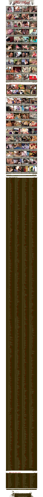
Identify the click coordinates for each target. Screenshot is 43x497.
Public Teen (30, 191)
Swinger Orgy (30, 346)
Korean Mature (23, 227)
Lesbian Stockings (24, 275)
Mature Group (23, 317)
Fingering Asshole (17, 326)
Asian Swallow (9, 281)
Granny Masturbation (17, 388)
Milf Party (23, 364)
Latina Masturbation (24, 235)
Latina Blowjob (23, 230)
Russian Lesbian (31, 245)
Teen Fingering (31, 367)
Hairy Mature (16, 406)
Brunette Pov (8, 444)
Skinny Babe (30, 286)
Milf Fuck (23, 358)
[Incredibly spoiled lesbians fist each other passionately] (17, 34)
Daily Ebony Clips (17, 484)
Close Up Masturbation (17, 208)
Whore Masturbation (31, 436)
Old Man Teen (23, 421)
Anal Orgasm (8, 242)
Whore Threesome (31, 439)
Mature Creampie (24, 307)
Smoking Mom (30, 307)
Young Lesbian (30, 463)
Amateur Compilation (9, 188)
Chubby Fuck (16, 188)
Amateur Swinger (9, 218)
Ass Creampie (8, 284)
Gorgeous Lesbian (17, 380)
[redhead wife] (10, 156)
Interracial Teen (24, 180)
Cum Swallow (16, 243)
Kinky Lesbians (23, 219)
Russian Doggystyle (31, 242)
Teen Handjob (30, 372)
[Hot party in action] (10, 141)
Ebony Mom (16, 292)
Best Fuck (8, 322)
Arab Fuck (8, 253)
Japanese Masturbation (24, 204)
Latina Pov (23, 239)
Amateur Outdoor (9, 209)
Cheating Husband (17, 180)
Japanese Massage (24, 203)
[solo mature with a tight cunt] (10, 103)
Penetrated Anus (24, 445)
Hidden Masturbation (17, 421)
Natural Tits (23, 405)
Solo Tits (30, 313)
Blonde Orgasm (9, 400)
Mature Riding (23, 333)
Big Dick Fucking (9, 344)
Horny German (16, 436)
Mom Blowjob (23, 377)
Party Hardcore (23, 444)
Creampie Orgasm (16, 230)
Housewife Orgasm (17, 447)
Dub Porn (9, 94)
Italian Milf (23, 187)
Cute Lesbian (16, 250)
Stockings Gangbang (31, 330)
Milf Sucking (23, 371)
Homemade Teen (16, 428)
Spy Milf (30, 322)
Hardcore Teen (16, 419)
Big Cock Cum (8, 338)
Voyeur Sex (30, 429)
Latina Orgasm (23, 237)
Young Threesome (31, 467)
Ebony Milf (16, 291)
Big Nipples (8, 346)
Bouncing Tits (9, 413)
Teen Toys (30, 388)
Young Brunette (31, 458)
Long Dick (23, 289)
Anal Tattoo (8, 248)
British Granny (9, 423)
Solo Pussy (30, 312)
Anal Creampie (9, 237)
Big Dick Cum (8, 343)
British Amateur (9, 419)
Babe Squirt (8, 292)
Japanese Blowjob (24, 192)
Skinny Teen (30, 294)
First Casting (16, 330)
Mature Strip (23, 341)
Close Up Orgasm (16, 209)
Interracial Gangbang (17, 466)
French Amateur (16, 341)
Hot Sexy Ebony (24, 476)
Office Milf (23, 415)
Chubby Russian (16, 192)
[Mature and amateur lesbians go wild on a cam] (25, 118)
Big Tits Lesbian (9, 351)
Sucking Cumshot (31, 340)
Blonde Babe (8, 385)
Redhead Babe (30, 211)
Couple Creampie (16, 222)
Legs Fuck (23, 244)
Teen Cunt (30, 362)
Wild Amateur (30, 445)
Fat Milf (16, 313)
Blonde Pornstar (9, 401)
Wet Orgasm (30, 431)
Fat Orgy (16, 314)
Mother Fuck (23, 397)
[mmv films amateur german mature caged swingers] (25, 34)
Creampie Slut (16, 231)
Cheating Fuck (16, 178)
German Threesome (17, 367)
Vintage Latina (31, 419)
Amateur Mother (9, 206)
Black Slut (8, 375)
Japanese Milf (23, 205)
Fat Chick (16, 309)
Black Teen (8, 379)
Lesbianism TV (31, 480)
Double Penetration (17, 278)
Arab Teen (8, 255)
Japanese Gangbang (24, 198)
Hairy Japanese (16, 403)
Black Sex (8, 374)
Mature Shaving (23, 336)
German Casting (16, 357)
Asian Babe (8, 258)
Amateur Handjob (9, 200)
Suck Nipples (30, 336)
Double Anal (16, 275)
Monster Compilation (24, 390)
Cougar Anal (16, 217)
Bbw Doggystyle (9, 297)
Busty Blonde (8, 455)
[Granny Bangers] (25, 19)
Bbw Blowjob (8, 294)
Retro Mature (30, 227)
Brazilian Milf (9, 418)
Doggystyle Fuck (16, 274)
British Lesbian (9, 424)
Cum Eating (16, 235)
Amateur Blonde (9, 183)
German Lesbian (16, 362)
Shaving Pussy (30, 279)
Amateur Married (9, 204)
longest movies (24, 95)
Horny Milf (16, 439)
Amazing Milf (8, 226)
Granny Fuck (16, 384)
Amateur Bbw (8, 182)
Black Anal (8, 359)
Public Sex (30, 190)
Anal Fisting (8, 239)
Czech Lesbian (16, 255)
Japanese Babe (23, 191)
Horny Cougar (16, 434)
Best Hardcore (9, 323)
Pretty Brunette (31, 182)
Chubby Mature (16, 190)
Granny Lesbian (16, 387)
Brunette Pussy (9, 445)
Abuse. (26, 496)
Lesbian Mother (23, 262)
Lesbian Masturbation (24, 260)
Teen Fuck (30, 369)
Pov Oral (23, 467)
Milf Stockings (23, 370)
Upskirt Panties (31, 411)
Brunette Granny (9, 439)
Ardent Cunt (27, 89)
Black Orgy (8, 371)
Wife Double (30, 442)
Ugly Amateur (30, 403)
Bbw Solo (8, 307)
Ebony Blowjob (16, 284)
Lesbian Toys (23, 281)
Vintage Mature (31, 421)
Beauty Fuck (8, 317)
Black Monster (9, 370)
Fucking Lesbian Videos (25, 487)
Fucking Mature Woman (32, 475)
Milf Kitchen (23, 361)
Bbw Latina (8, 299)
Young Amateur (30, 453)
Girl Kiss (16, 369)
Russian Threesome (31, 253)
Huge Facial (16, 453)
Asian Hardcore (9, 268)
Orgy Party (23, 428)
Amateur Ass (8, 180)
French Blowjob (16, 343)
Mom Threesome (23, 388)
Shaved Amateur (31, 266)
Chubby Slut (16, 193)
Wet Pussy (30, 432)
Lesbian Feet (23, 253)
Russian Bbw (30, 237)
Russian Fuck (30, 243)
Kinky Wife (23, 222)
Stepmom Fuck (30, 326)
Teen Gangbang (30, 370)
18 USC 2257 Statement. (21, 496)
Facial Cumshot (16, 302)
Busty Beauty (8, 454)
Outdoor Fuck (23, 432)
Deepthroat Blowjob (17, 260)
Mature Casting (23, 305)
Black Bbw (8, 361)
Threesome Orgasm (31, 393)
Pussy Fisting (30, 192)
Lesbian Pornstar (24, 266)
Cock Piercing (16, 211)
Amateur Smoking (9, 213)
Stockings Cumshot (31, 328)
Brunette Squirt (9, 447)
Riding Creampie (31, 231)
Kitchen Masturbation (24, 224)
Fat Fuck (16, 310)
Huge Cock (16, 450)
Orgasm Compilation (24, 427)
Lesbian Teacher (24, 278)
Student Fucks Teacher (31, 335)
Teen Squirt (30, 382)
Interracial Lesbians (17, 467)
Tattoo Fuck (30, 348)
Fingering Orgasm (17, 327)
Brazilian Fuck (9, 416)
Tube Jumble (9, 482)
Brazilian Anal (9, 415)
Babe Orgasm (8, 291)
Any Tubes (16, 474)
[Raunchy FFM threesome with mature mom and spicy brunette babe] (10, 49)
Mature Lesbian (23, 322)
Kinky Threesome (24, 221)
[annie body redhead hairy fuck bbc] (33, 72)
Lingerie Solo (23, 287)
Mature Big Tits (24, 301)
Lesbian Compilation (24, 250)
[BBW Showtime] (25, 141)
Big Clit (8, 335)
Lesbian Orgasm (23, 263)
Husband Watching (17, 458)
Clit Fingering (16, 201)
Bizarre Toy (8, 358)
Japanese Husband (24, 201)
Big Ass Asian (9, 325)
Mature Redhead (23, 332)
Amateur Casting (9, 185)
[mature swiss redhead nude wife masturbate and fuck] (10, 19)
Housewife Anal (16, 445)
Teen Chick (30, 359)
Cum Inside (16, 237)
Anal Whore (8, 250)
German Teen (16, 366)
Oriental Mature (24, 429)
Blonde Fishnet (9, 393)
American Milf (9, 232)
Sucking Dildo (30, 341)
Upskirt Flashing (31, 410)
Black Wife (8, 383)
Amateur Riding (9, 211)
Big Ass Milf (8, 331)
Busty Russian (9, 462)
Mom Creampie (23, 379)
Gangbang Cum (16, 351)
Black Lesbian (9, 367)
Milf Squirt (23, 369)
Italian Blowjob (24, 183)
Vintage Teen (30, 426)
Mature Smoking (23, 338)
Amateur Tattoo (9, 219)
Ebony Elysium (17, 487)
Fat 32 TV (24, 484)
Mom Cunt (23, 380)
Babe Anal (8, 288)
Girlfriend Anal (16, 370)
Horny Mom (16, 440)
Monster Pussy (23, 393)
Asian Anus (8, 257)
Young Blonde (30, 457)
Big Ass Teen (8, 333)
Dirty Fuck (16, 268)
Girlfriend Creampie (17, 371)
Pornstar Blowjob (24, 457)
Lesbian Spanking (24, 273)
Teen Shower (30, 380)
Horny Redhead (16, 442)
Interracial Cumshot (17, 462)
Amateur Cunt (8, 192)
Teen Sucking (30, 384)
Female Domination (17, 318)
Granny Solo (16, 390)
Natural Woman (23, 406)
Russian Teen (30, 252)
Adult (8, 487)
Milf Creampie (23, 354)
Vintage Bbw (30, 415)
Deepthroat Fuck (16, 261)
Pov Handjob (23, 466)
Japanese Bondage (24, 193)
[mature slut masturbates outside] (33, 49)
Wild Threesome (31, 452)
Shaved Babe (30, 268)
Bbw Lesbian (8, 300)
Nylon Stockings (24, 414)
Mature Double (23, 310)
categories (12, 95)
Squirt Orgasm (30, 323)
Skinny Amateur (31, 284)
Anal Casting (8, 235)
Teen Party (30, 377)
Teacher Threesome (31, 353)
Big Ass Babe (8, 326)
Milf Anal (23, 349)
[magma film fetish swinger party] (33, 156)
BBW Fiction (24, 480)
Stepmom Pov (30, 327)
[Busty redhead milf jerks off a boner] (33, 171)
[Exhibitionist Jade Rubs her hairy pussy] (25, 49)
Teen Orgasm (30, 375)
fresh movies (20, 95)
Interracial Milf (17, 468)
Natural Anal (23, 401)
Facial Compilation (17, 301)
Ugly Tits (30, 406)
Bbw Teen (8, 310)
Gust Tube (16, 475)
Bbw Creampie (8, 296)
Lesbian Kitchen (24, 258)
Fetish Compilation (17, 322)
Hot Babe (16, 444)
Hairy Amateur (16, 396)
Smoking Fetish (31, 305)
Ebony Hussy (24, 474)
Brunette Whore (9, 450)
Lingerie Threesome (24, 288)
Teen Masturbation (31, 374)
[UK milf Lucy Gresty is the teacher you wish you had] (33, 34)
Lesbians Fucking (24, 283)
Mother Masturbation (24, 398)
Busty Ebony (8, 457)
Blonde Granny (9, 395)
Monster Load (23, 392)
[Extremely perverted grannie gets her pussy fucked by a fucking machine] (33, 126)
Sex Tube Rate (17, 479)
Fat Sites (24, 485)
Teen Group (30, 371)
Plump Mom (23, 454)
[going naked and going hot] (17, 19)
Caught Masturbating (9, 465)
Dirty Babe (16, 266)
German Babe (16, 353)
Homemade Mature (16, 427)
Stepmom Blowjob (31, 325)
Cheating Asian (9, 467)
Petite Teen (23, 449)
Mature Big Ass (23, 300)
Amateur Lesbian (9, 203)
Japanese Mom (23, 206)
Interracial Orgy (24, 178)
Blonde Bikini (9, 387)
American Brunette (9, 229)
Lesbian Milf (23, 261)
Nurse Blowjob (23, 408)
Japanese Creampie (24, 195)
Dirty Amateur (16, 265)
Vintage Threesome (31, 427)
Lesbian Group (23, 256)
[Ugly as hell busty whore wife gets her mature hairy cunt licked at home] (17, 156)
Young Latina (30, 462)
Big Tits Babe (9, 348)
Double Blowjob (16, 276)
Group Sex (16, 395)
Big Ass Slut (8, 332)
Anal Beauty (8, 234)
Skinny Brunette (31, 288)
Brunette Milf (9, 441)
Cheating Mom (16, 182)
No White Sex (24, 479)
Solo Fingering (31, 309)
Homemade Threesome (17, 429)
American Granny (9, 230)
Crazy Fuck (16, 226)
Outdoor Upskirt (24, 437)
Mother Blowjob (23, 395)
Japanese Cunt (23, 196)
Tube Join (21, 89)
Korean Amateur (23, 226)
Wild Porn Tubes (10, 484)
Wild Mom (30, 449)
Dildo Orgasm (16, 263)
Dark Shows (16, 485)
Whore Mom (30, 437)
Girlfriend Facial (17, 372)
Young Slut (30, 465)
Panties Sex (23, 440)
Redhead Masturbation (31, 216)
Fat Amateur (16, 305)
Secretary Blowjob (31, 256)
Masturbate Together (24, 294)
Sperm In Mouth (31, 317)
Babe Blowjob (8, 289)
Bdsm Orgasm (8, 313)
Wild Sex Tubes (10, 485)
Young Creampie (31, 460)
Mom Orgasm (23, 384)
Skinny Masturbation (31, 291)
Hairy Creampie (16, 401)
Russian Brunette (31, 239)
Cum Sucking (16, 242)
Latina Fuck (23, 232)
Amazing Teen (8, 227)
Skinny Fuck (30, 289)
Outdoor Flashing (24, 431)
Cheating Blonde (9, 468)
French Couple (16, 344)
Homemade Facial (16, 424)
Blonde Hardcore (9, 396)
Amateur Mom (8, 205)
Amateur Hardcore (9, 201)
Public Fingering (31, 187)
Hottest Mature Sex (32, 479)
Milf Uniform (23, 375)
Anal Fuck (8, 240)
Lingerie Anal (23, 286)
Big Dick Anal (9, 341)
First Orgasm (16, 332)
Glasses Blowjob (16, 375)
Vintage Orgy (30, 424)
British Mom (8, 426)
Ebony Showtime (24, 475)
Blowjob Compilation (9, 408)
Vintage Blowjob (31, 416)
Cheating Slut (16, 183)
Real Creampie (30, 206)
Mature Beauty (23, 299)
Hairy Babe (16, 398)
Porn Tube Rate (17, 477)
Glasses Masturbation (17, 377)
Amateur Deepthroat (9, 193)
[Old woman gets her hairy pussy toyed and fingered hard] (17, 118)
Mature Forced (23, 315)
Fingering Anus (16, 325)
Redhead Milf (30, 217)
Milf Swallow (23, 372)
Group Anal (16, 392)
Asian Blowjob (9, 260)
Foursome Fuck (16, 340)
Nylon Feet (23, 411)
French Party (16, 348)
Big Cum (8, 340)
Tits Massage (30, 401)
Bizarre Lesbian (9, 356)
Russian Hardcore (31, 244)
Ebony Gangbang (16, 287)
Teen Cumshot (30, 361)
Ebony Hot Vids (9, 89)
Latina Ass (23, 229)
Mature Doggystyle (24, 309)
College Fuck (16, 213)
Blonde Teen (8, 406)
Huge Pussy (16, 455)
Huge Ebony (16, 452)
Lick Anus (23, 284)
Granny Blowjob (16, 382)
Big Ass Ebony (9, 328)
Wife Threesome (31, 444)
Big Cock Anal (9, 336)
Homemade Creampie (17, 423)
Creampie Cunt (16, 229)
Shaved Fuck (30, 273)
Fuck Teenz (31, 476)
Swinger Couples (31, 345)
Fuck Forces (33, 94)
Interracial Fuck (17, 465)
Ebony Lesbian (16, 289)
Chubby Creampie (16, 187)
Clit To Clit (16, 203)
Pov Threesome (30, 178)
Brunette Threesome (9, 449)
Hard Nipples (16, 413)
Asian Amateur (9, 256)
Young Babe (30, 455)
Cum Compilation (16, 234)
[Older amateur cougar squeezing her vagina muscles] (10, 34)
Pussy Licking (30, 195)
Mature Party (23, 330)
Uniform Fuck (30, 408)
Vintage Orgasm (31, 423)
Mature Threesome (24, 345)
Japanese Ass (23, 190)
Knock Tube (16, 476)
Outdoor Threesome (24, 436)
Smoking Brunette (31, 304)
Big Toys (8, 353)
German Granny (16, 361)
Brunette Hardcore (9, 440)
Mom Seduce (23, 385)
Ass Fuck (8, 286)
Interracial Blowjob (17, 460)
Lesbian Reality (24, 268)
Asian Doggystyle (9, 263)
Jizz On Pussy (23, 214)
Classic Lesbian (16, 198)
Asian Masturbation (9, 271)
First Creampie (16, 331)
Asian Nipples (9, 274)
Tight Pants (30, 397)
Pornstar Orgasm (24, 460)
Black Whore (8, 382)
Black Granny (8, 366)
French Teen (16, 349)
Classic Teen (16, 200)
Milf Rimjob (23, 366)
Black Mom (8, 369)
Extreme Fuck (16, 300)
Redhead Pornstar (31, 218)
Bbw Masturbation (9, 301)
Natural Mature (23, 403)
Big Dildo (8, 345)
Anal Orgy (8, 243)
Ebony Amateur (16, 281)
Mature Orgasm (23, 328)
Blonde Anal (8, 384)
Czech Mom (16, 257)
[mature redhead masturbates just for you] (17, 126)
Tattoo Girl (30, 349)
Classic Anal (16, 195)
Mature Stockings (24, 340)
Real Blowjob (30, 201)
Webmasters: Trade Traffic (23, 493)
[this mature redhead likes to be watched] (25, 156)
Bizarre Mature (9, 357)
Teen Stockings (31, 383)
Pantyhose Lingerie (24, 442)
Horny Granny (16, 437)
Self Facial (30, 260)
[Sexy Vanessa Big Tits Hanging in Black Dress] (25, 126)
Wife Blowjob (30, 441)
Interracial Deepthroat (17, 463)
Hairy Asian (16, 397)
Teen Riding (30, 379)
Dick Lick (16, 262)
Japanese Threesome (24, 211)
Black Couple (8, 364)
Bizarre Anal (8, 354)
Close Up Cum (16, 206)
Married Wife (23, 291)
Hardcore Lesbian (17, 415)
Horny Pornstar (16, 441)
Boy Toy (8, 414)
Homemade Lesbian (17, 426)
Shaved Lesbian (31, 274)
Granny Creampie (16, 383)
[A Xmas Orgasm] (17, 49)
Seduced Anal (30, 258)
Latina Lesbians (24, 234)
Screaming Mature (31, 255)
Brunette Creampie (9, 436)
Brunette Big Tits (9, 432)
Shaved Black (30, 270)
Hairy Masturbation (17, 405)
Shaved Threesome (31, 278)
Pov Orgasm (23, 468)
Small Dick (30, 301)
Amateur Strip (9, 216)
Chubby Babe (16, 186)
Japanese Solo (23, 209)
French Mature (16, 346)
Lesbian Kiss (23, 257)
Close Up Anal (16, 204)
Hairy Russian (16, 408)
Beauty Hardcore (9, 318)
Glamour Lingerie (17, 374)
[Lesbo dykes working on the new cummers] (17, 141)
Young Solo (30, 466)
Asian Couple (8, 261)
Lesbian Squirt (23, 274)
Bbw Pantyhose (9, 304)
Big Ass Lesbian (9, 330)
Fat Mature (16, 312)
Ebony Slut (16, 294)
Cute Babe (16, 247)
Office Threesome (24, 416)
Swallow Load (30, 343)
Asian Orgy (8, 275)
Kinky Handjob (23, 218)
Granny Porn (31, 477)
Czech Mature (16, 256)
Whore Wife (30, 440)
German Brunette (16, 356)
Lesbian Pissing (24, 265)
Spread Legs (30, 320)
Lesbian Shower (23, 270)
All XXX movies (15, 89)
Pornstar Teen (23, 463)
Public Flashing (31, 188)
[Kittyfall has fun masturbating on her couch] (33, 118)
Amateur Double (9, 195)
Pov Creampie (23, 465)
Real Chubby (30, 204)
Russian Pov (30, 250)
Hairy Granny (16, 402)
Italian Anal (23, 182)
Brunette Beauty (9, 431)
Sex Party (30, 263)
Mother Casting (23, 396)
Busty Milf (8, 460)
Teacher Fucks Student (31, 351)
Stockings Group (31, 331)
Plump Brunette (23, 452)
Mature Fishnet (23, 313)
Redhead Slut (30, 219)
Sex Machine (30, 262)
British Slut (8, 427)
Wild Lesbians (30, 447)
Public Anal (30, 185)
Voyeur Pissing (31, 428)
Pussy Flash (30, 193)
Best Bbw (8, 320)
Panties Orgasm (23, 439)
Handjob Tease (16, 411)
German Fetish (16, 359)
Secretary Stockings (31, 257)
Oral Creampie (23, 423)
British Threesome (9, 428)
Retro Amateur (30, 222)
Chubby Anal (16, 185)
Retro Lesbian (30, 226)
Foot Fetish (16, 338)
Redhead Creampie (31, 213)
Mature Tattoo (23, 344)
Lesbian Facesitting (24, 252)
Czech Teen (16, 258)
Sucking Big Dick (31, 338)
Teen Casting (30, 358)
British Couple (9, 421)
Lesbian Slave (23, 271)
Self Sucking (30, 261)
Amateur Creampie (9, 190)
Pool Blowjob (23, 455)
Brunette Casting (9, 434)
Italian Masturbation (24, 186)
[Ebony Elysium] (10, 126)
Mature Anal (23, 296)
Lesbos (30, 484)
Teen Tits (30, 387)
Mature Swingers (24, 343)
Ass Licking (8, 287)
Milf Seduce (23, 367)
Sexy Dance (30, 265)
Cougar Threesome (17, 221)
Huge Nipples (16, 454)
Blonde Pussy (8, 402)
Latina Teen (23, 242)
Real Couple (30, 205)
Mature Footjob (23, 314)
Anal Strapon (8, 247)
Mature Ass (23, 297)
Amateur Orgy (8, 208)
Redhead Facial (31, 214)
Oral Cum (23, 424)
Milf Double (23, 356)
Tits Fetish (30, 400)
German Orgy (16, 364)
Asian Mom (8, 273)
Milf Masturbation (24, 362)
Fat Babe (16, 307)
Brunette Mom (8, 442)
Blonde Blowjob (9, 388)
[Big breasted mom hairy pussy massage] (25, 72)
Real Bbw (30, 200)
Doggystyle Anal (16, 273)
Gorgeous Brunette (17, 379)
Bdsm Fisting (8, 312)
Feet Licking (16, 317)
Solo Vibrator (30, 314)
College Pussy (16, 214)
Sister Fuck (30, 283)
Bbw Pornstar (8, 305)
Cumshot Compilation (17, 244)
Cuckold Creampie (17, 232)
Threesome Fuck (31, 392)
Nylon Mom (23, 413)
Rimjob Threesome (31, 235)
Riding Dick (30, 232)
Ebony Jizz (16, 288)
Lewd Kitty (31, 485)
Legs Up (23, 245)
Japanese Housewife (24, 200)
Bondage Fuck (8, 410)
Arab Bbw (8, 252)
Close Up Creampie (17, 205)
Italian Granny (23, 185)
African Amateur (9, 178)
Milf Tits (23, 374)
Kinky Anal (23, 217)
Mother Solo (23, 400)
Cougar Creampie (16, 218)
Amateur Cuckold (9, 191)
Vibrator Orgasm (31, 414)
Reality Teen (30, 208)
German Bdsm (16, 354)
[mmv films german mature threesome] (17, 103)
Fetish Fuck (16, 323)
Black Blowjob (9, 362)
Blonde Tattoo (9, 405)
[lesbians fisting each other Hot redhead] (33, 141)
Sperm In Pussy (31, 318)
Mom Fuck (23, 382)
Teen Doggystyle (31, 364)
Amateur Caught (9, 186)
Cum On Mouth (16, 239)
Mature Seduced (23, 335)
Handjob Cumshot (16, 410)
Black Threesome (9, 380)
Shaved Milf (30, 275)
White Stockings (31, 434)
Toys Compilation (31, 402)
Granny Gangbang (16, 385)
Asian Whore (8, 283)
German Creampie (16, 358)
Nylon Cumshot (23, 410)
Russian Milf (30, 247)
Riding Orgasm (30, 234)
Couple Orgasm (16, 224)
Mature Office (23, 327)
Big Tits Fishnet (9, 349)
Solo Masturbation (31, 310)
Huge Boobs (16, 449)
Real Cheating (30, 203)
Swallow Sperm (30, 344)
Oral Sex (23, 426)
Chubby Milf (16, 191)
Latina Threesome (24, 243)
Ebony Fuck (16, 286)
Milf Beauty (23, 351)
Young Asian (30, 454)
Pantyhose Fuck (23, 441)
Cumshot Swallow (16, 245)
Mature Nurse (23, 326)
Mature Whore (23, 348)
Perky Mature (23, 447)
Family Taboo (16, 304)
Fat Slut (16, 315)
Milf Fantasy (23, 357)
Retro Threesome (31, 230)
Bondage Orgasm (9, 411)
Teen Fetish (30, 366)
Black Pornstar (9, 372)
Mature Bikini (23, 302)
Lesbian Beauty (23, 248)
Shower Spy (30, 281)
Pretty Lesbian (31, 183)
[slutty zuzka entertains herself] (10, 118)
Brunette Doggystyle (9, 437)
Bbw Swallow (8, 309)
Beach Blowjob (9, 314)
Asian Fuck (8, 266)
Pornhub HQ (27, 94)
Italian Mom (23, 188)
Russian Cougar (31, 240)
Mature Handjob (23, 318)
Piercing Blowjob (24, 450)
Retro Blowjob (30, 224)
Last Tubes (21, 94)
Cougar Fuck (16, 219)
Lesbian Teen (23, 279)
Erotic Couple (16, 296)
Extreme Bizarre (16, 299)
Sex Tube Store (17, 480)
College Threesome (17, 216)
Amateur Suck (8, 217)
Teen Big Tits (30, 357)
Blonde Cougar (9, 390)
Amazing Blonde (9, 224)
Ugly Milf (30, 405)
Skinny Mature (30, 292)
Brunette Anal (9, 429)
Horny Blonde (16, 431)
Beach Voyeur (8, 315)
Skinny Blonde (30, 287)
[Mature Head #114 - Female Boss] (25, 103)
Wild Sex (30, 450)
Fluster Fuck (16, 94)
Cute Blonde (16, 248)
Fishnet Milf (16, 335)
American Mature (9, 231)
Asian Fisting (9, 265)
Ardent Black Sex (17, 482)
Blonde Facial (9, 392)
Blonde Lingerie (9, 398)
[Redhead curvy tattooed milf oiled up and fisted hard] (17, 171)
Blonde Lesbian (9, 397)
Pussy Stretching (31, 198)
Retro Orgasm (30, 229)
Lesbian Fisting (24, 255)
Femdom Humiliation (17, 320)
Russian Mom (30, 248)
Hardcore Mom (16, 416)
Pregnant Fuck (30, 180)
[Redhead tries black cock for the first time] (25, 171)
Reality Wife (30, 209)
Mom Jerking (23, 383)
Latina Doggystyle (24, 231)
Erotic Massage (16, 297)
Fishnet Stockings (17, 336)
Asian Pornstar (9, 276)
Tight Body (30, 396)
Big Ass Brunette (9, 327)
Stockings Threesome (31, 332)
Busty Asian (8, 453)
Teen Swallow (30, 385)
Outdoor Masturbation (24, 434)
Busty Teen (8, 463)
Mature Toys (23, 346)
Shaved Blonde (30, 271)
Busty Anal (8, 452)
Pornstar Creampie (24, 458)
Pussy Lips (30, 196)
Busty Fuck (8, 458)
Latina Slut (23, 240)
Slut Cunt (30, 300)
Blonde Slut (8, 403)
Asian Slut (8, 279)
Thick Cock (30, 390)
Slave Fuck (30, 296)
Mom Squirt (23, 387)
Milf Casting (23, 353)
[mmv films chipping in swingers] (33, 19)
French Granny (16, 345)
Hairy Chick (16, 400)
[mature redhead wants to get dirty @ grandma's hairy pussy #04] (10, 72)
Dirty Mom (16, 270)
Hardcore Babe (16, 414)
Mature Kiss (23, 320)
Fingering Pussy (16, 328)
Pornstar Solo (23, 462)
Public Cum (30, 186)
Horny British (16, 432)
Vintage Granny (31, 418)
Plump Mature (23, 453)
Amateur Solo (8, 214)
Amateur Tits (8, 221)
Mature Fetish (23, 312)
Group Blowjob (16, 393)
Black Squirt (8, 377)
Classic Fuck (16, 196)
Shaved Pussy (30, 276)
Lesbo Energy (31, 482)
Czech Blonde (16, 253)
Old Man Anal (23, 418)
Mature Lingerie (24, 323)
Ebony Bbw (16, 283)
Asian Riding (8, 278)
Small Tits (30, 302)
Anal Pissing (8, 244)
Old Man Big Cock (24, 419)
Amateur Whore (9, 222)
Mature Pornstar (24, 331)
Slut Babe (30, 299)
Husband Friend (16, 457)
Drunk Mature (16, 279)
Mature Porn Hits (32, 487)
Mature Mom (23, 325)
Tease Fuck (30, 354)
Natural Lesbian (24, 402)
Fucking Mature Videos (32, 474)
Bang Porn (33, 89)
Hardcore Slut (16, 418)
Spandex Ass (30, 315)
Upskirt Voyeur (31, 413)
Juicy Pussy (23, 216)
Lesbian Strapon (24, 276)
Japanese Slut (23, 208)
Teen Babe (30, 356)
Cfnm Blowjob (8, 466)
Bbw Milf (8, 302)
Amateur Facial (9, 196)
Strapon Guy (30, 333)
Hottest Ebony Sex (25, 477)
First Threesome (16, 333)
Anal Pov (8, 245)
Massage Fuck (23, 292)
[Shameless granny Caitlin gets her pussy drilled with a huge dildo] (10, 171)
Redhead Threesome (31, 221)
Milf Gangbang (23, 359)
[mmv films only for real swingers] (17, 72)
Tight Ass (30, 395)
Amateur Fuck (8, 198)
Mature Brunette (24, 304)
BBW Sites (24, 482)
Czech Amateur (16, 252)
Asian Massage (9, 270)
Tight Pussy (30, 398)
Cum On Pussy (16, 240)
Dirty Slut (16, 271)
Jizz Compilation (24, 213)
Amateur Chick (9, 187)
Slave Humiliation (31, 297)
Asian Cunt (8, 262)
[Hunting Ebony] (33, 103)
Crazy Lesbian (16, 227)
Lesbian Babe (23, 247)
